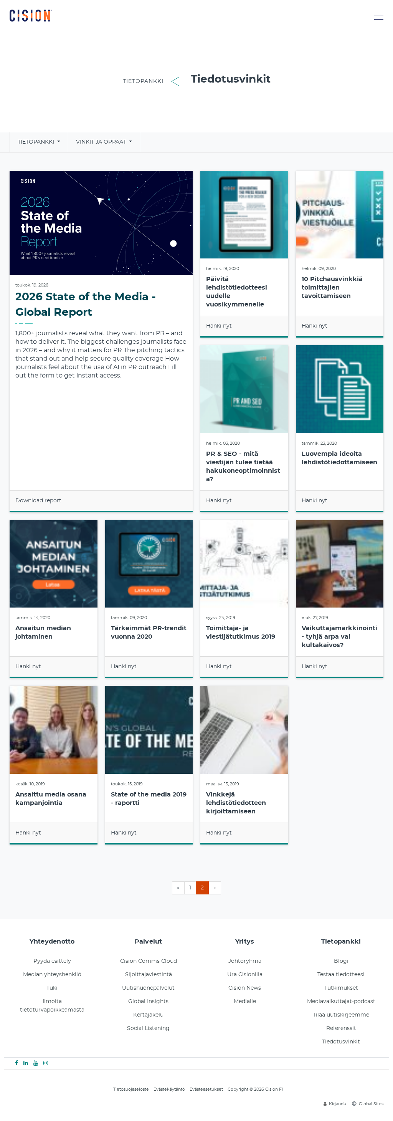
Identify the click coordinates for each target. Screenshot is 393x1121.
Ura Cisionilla (245, 974)
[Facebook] (16, 1063)
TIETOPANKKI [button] (37, 142)
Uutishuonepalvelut (148, 988)
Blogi (341, 961)
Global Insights (148, 1001)
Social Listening (148, 1028)
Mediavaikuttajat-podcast (341, 1001)
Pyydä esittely (52, 961)
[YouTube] (35, 1063)
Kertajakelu (148, 1015)
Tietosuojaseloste (131, 1089)
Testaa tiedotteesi (341, 974)
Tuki (52, 988)
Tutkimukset (341, 988)
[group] (101, 341)
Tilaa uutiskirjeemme (341, 1015)
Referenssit (341, 1028)
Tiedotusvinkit (341, 1042)
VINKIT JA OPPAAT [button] (102, 142)
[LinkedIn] (25, 1063)
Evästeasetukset (206, 1089)
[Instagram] (45, 1063)
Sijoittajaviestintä (148, 974)
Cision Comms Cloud (148, 961)
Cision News (244, 988)
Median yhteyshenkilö (52, 974)
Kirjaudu (337, 1104)
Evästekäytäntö (169, 1089)
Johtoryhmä (244, 961)
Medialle (245, 1001)
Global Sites (371, 1104)
